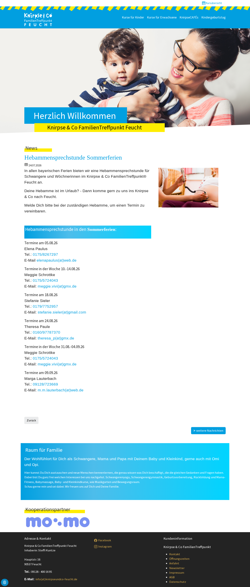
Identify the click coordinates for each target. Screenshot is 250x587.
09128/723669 (45, 384)
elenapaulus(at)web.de (57, 260)
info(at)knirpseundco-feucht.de (56, 579)
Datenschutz (177, 582)
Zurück (31, 420)
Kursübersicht (214, 3)
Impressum (176, 573)
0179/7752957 (45, 306)
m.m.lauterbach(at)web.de (60, 390)
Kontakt (174, 554)
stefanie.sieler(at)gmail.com (62, 312)
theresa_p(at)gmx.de (56, 338)
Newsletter (176, 568)
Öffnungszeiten (179, 559)
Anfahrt (174, 563)
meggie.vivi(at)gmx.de (57, 286)
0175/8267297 (45, 254)
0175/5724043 (45, 280)
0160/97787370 (46, 332)
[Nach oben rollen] (241, 578)
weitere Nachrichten (209, 431)
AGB (172, 577)
